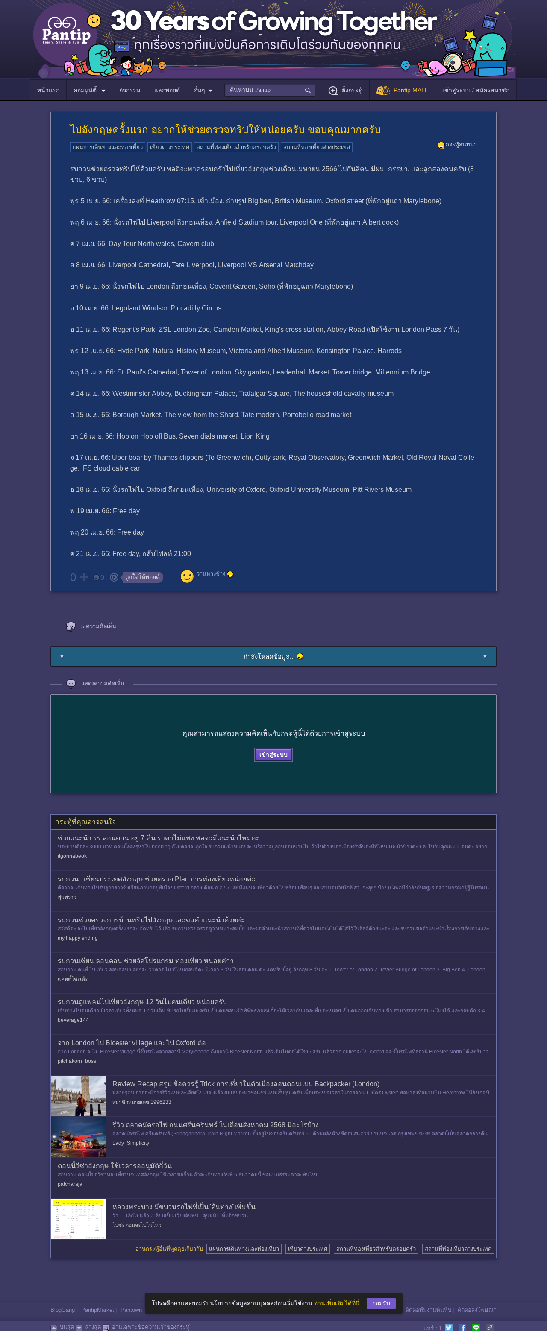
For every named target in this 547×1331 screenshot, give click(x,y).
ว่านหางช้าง (211, 573)
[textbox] (269, 90)
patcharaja (70, 1184)
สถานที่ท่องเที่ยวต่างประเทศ (316, 147)
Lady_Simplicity (130, 1143)
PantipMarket (97, 1310)
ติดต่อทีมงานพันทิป (428, 1310)
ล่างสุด (93, 1327)
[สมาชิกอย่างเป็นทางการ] (230, 574)
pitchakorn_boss (77, 1061)
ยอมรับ (381, 1303)
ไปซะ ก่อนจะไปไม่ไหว (137, 1225)
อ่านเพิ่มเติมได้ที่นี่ (337, 1303)
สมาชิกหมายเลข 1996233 (141, 1102)
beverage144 (73, 1020)
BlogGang (62, 1310)
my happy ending (78, 938)
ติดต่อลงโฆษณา (477, 1310)
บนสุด (67, 1327)
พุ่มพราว (67, 897)
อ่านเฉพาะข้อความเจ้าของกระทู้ (151, 1327)
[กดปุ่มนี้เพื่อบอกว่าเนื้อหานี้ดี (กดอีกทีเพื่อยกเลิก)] (84, 576)
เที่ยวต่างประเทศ (169, 147)
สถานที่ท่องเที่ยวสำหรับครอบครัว (236, 147)
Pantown (131, 1310)
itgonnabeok (72, 856)
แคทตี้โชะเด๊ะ (73, 979)
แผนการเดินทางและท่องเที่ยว (108, 147)
